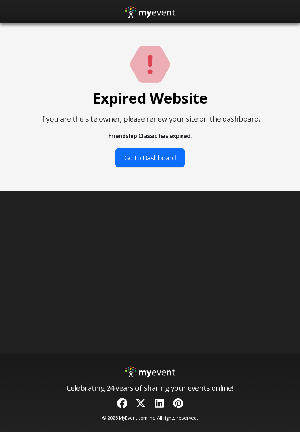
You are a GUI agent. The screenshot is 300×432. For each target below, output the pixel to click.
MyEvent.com (133, 417)
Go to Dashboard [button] (150, 157)
